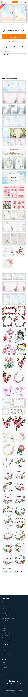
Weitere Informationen (7, 54)
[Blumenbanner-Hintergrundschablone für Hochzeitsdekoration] (13, 169)
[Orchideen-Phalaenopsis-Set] (9, 424)
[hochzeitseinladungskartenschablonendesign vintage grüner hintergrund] (13, 181)
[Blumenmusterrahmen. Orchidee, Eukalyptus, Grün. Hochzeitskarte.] (8, 603)
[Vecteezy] (2, 2)
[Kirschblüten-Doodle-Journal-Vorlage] (13, 210)
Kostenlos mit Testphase (14, 36)
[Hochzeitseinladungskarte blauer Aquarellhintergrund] (13, 109)
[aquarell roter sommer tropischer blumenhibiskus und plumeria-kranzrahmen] (8, 303)
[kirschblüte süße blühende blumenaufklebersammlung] (9, 232)
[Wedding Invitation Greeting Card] (7, 409)
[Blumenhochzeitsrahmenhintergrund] (10, 143)
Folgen (23, 31)
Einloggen (21, 2)
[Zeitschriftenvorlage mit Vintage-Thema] (6, 223)
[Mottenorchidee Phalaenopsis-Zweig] (8, 394)
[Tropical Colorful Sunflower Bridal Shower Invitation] (6, 436)
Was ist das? (14, 51)
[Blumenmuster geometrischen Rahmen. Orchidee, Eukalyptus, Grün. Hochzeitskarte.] (8, 615)
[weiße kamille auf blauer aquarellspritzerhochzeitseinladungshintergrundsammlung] (13, 121)
